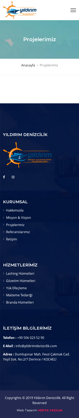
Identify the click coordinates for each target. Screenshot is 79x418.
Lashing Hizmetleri (20, 273)
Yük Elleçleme (16, 288)
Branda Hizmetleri (20, 302)
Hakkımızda (14, 210)
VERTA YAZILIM (50, 410)
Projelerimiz (15, 225)
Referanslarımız (18, 232)
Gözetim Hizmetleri (20, 281)
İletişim (11, 239)
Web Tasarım (27, 410)
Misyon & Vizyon (18, 217)
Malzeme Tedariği (19, 295)
